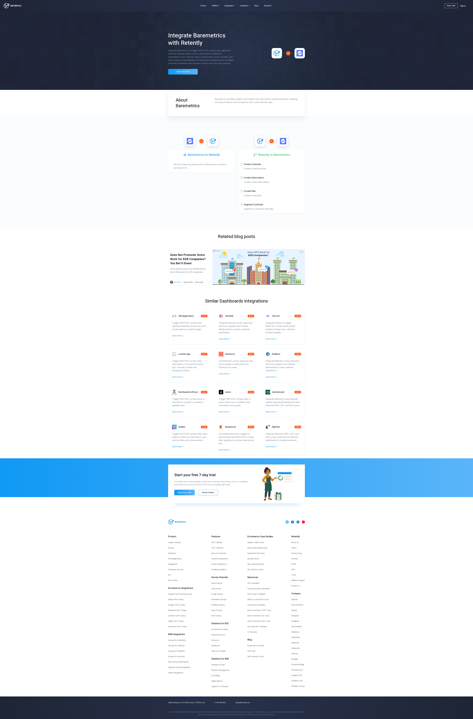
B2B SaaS (251, 651)
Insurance (215, 640)
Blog (256, 6)
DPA (293, 569)
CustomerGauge (297, 664)
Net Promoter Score (255, 656)
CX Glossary (252, 632)
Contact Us (295, 586)
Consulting (215, 675)
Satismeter (295, 637)
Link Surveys (216, 588)
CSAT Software (217, 548)
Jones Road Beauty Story (257, 548)
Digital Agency (217, 681)
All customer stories (255, 569)
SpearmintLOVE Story (256, 553)
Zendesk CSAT (297, 680)
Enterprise (172, 553)
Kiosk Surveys (216, 610)
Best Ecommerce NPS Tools (258, 621)
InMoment (295, 648)
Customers (244, 6)
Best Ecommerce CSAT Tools (259, 610)
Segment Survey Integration (179, 667)
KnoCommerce (297, 605)
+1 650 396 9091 (220, 702)
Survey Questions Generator (258, 588)
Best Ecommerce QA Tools (258, 615)
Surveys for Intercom (176, 656)
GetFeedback (296, 626)
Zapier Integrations (175, 672)
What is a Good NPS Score (258, 599)
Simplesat (295, 632)
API (169, 575)
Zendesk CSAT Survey (177, 615)
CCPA (293, 575)
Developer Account (175, 569)
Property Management (220, 670)
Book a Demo (208, 492)
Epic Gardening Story (255, 564)
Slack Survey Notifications (178, 662)
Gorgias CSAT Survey (176, 605)
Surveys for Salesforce (177, 640)
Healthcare (215, 645)
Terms (293, 548)
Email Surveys (216, 583)
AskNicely (295, 643)
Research (267, 6)
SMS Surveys (216, 615)
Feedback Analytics (218, 569)
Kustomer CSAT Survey (177, 626)
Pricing (203, 6)
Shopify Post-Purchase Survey (180, 594)
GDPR (293, 564)
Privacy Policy (296, 553)
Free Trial (451, 6)
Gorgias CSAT (296, 675)
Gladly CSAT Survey (176, 621)
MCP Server (172, 580)
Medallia (294, 659)
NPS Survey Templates (256, 594)
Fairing (294, 610)
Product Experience (219, 564)
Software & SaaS (218, 664)
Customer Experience (219, 558)
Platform (215, 6)
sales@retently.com (242, 702)
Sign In (463, 6)
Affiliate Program (298, 580)
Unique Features (174, 542)
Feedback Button (218, 605)
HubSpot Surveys (298, 686)
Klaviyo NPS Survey (176, 599)
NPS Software (216, 542)
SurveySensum (297, 670)
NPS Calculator (253, 583)
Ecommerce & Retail (219, 629)
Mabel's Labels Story (255, 542)
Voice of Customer (218, 553)
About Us (295, 542)
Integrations (229, 6)
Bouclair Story (253, 558)
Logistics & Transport (219, 686)
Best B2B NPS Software (257, 626)
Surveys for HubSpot (176, 645)
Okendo (294, 599)
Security (294, 558)
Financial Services (218, 635)
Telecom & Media (218, 651)
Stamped (294, 615)
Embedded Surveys (218, 599)
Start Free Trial (183, 71)
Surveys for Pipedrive (176, 651)
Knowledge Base (175, 558)
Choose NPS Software (256, 605)
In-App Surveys (217, 594)
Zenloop (294, 653)
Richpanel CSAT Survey (177, 610)
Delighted (295, 621)
